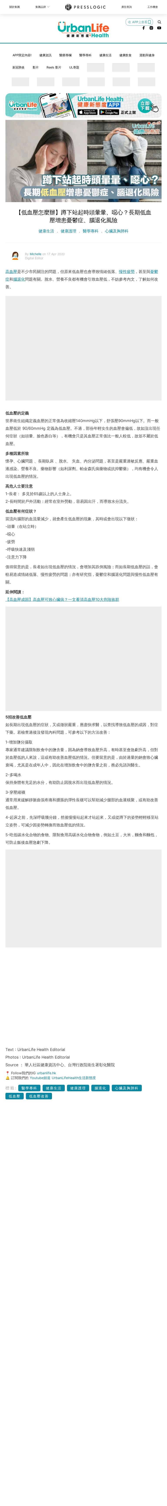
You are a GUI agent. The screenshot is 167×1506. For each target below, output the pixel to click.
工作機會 (152, 7)
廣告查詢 (126, 7)
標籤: (11, 1088)
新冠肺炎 (18, 67)
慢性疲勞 (127, 271)
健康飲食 (125, 55)
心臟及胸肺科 (116, 231)
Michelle (36, 254)
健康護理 (68, 231)
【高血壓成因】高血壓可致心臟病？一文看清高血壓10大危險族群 (62, 599)
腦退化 (19, 279)
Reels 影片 (54, 67)
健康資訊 (45, 55)
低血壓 (14, 1096)
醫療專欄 (65, 55)
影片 (36, 67)
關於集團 (14, 7)
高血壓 (11, 271)
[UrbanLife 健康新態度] (83, 29)
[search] (159, 22)
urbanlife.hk (46, 1073)
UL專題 (74, 67)
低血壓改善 (39, 1096)
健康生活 (105, 55)
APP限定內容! (22, 55)
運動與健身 (147, 55)
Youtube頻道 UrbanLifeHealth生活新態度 (63, 1078)
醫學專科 (85, 55)
